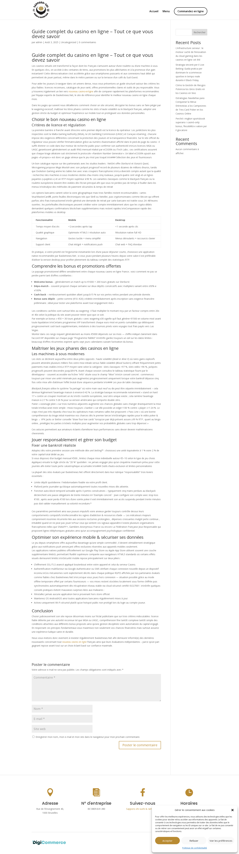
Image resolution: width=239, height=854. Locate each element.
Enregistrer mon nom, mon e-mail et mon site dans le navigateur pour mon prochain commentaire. (88, 736)
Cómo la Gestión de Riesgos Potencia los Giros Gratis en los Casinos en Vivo (191, 89)
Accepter (167, 840)
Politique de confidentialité (194, 848)
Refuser (193, 840)
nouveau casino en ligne (81, 91)
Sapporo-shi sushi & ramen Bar (142, 808)
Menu (166, 11)
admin (39, 42)
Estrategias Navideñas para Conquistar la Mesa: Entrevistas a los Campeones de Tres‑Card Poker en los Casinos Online (191, 106)
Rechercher (200, 32)
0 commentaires (87, 42)
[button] (232, 810)
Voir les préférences (221, 840)
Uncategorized (68, 42)
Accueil (153, 11)
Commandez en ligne (191, 11)
